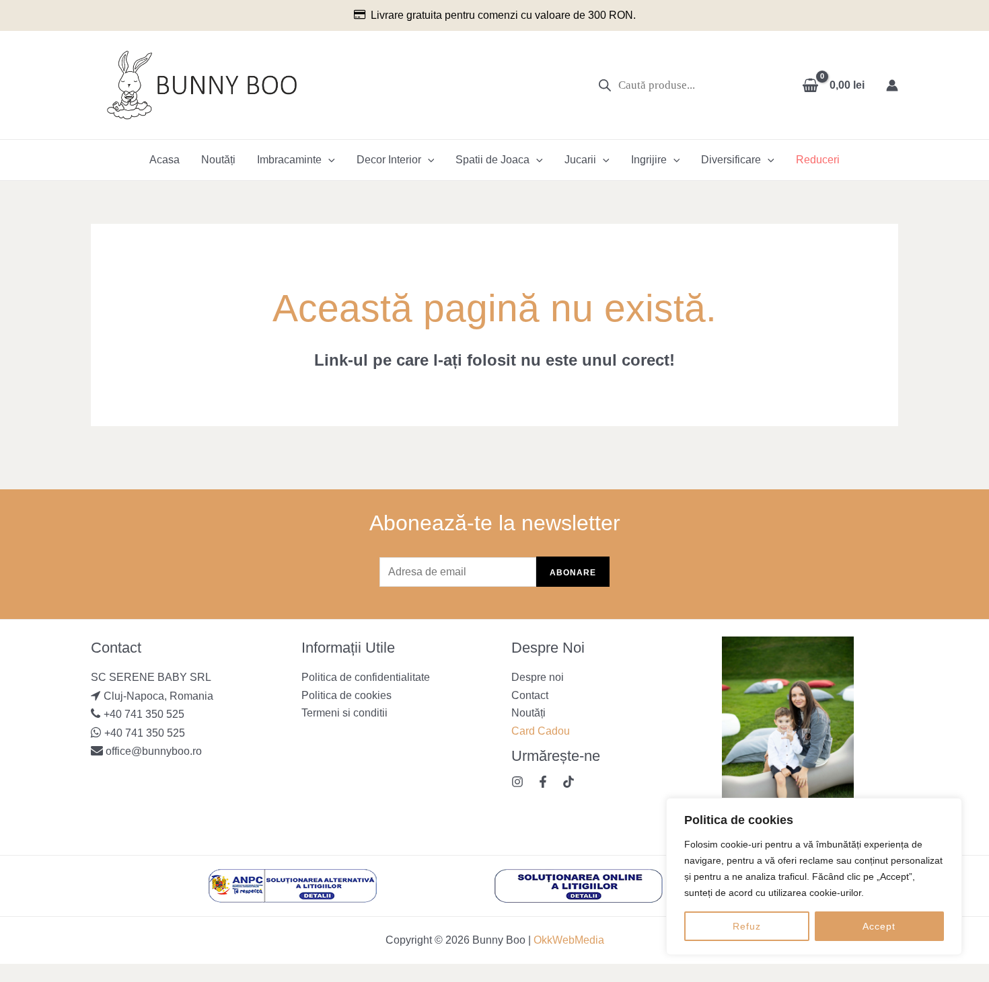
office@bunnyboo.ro (152, 751)
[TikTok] (568, 782)
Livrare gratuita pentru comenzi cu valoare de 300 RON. (503, 15)
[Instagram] (517, 782)
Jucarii (580, 159)
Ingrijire (649, 159)
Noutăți (218, 159)
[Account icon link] (892, 85)
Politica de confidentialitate (365, 677)
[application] (328, 160)
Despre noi (537, 677)
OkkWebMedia (569, 940)
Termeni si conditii (344, 713)
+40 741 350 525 (144, 714)
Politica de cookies (346, 695)
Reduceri (818, 159)
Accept (879, 926)
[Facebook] (543, 782)
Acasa (164, 159)
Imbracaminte (289, 159)
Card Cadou (540, 731)
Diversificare (731, 159)
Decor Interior (389, 159)
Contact (529, 695)
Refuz (747, 926)
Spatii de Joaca (492, 159)
